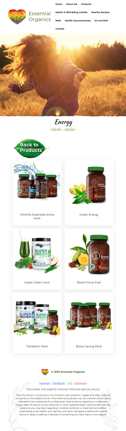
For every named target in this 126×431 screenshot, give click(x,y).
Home (58, 4)
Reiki (58, 20)
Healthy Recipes (100, 12)
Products (86, 4)
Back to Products (31, 147)
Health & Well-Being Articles (71, 12)
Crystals (59, 28)
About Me (71, 4)
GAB (69, 383)
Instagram (80, 383)
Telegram (45, 383)
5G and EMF (101, 20)
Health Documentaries (78, 20)
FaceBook (59, 383)
